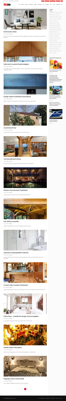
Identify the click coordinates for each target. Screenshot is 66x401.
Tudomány (40, 4)
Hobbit (57, 48)
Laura (7, 33)
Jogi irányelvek (47, 398)
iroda (51, 29)
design (51, 25)
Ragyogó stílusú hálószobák (14, 379)
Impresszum (42, 398)
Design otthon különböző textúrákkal (17, 96)
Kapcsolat (57, 398)
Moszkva (60, 44)
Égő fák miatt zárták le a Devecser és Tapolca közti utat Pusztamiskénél (55, 104)
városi (54, 25)
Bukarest (58, 25)
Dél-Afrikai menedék (11, 221)
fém (58, 23)
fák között (52, 35)
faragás (51, 50)
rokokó (51, 52)
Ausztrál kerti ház (10, 128)
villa (58, 31)
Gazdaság (31, 4)
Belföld (22, 4)
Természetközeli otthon (12, 159)
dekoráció (56, 50)
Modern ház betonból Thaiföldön (16, 190)
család (60, 16)
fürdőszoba (52, 42)
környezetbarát (53, 31)
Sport (54, 4)
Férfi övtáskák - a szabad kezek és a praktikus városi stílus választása (55, 97)
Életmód (47, 4)
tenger (55, 33)
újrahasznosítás (58, 46)
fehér (51, 46)
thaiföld (51, 33)
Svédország (52, 23)
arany (60, 50)
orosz (56, 44)
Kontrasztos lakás (10, 32)
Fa (55, 14)
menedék (56, 35)
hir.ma (7, 398)
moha (54, 48)
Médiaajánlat (52, 398)
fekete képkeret (59, 12)
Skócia (51, 48)
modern (56, 16)
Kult (51, 4)
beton (59, 33)
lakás (58, 14)
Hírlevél (61, 398)
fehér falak (52, 14)
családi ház (52, 44)
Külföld (26, 4)
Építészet (10, 33)
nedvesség (55, 40)
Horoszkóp (58, 4)
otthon (60, 29)
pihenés (56, 27)
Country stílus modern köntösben (16, 285)
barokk (55, 52)
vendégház (52, 27)
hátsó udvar (55, 29)
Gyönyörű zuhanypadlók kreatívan (16, 253)
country (60, 42)
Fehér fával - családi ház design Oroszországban (21, 316)
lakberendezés (52, 12)
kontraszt (52, 16)
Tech (43, 4)
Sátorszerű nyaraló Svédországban (16, 64)
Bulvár (35, 4)
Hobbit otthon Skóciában (13, 347)
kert (59, 27)
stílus (56, 42)
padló (51, 40)
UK (53, 46)
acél (56, 23)
